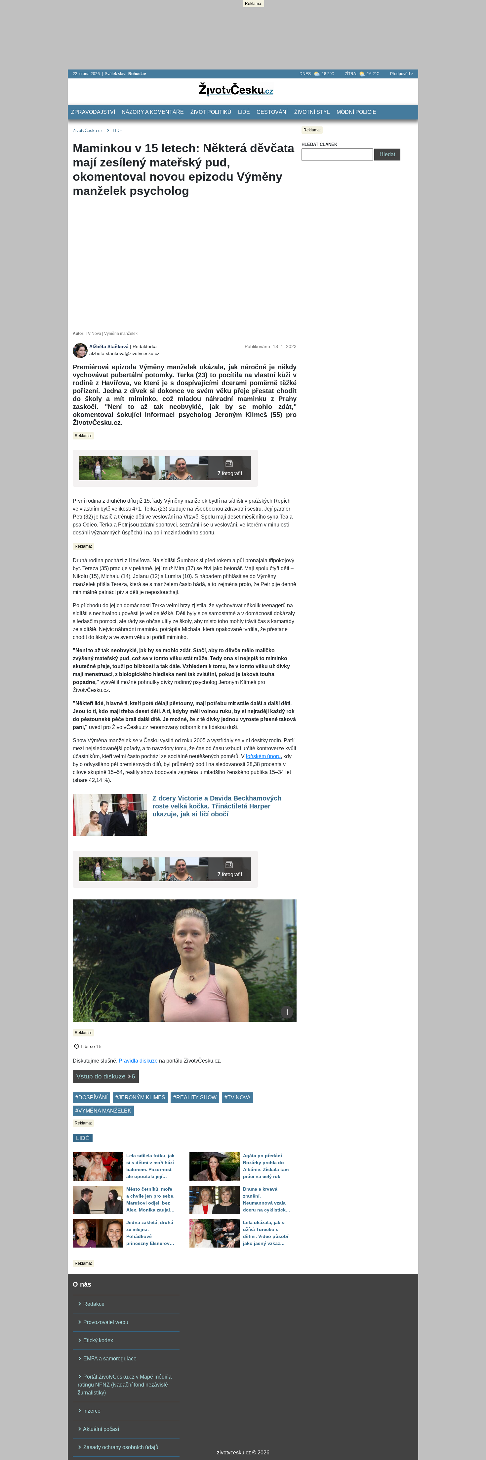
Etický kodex (97, 1340)
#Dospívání (91, 1097)
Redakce (93, 1304)
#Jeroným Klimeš (140, 1097)
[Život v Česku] (236, 89)
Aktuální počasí (100, 1429)
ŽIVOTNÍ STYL (312, 112)
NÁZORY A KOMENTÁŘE (153, 112)
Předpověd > (401, 73)
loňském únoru (263, 756)
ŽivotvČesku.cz (88, 130)
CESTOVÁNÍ (272, 112)
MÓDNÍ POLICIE (356, 112)
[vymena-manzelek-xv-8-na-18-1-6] (229, 468)
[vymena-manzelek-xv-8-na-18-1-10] (143, 468)
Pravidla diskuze (138, 1061)
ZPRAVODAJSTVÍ (93, 112)
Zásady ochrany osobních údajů (120, 1447)
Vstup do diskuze (105, 1076)
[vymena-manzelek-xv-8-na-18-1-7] (186, 468)
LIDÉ (244, 112)
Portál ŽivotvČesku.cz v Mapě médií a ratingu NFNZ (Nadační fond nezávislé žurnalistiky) (125, 1384)
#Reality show (195, 1097)
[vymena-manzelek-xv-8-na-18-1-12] (100, 468)
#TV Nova (237, 1097)
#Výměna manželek (103, 1111)
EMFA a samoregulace (109, 1358)
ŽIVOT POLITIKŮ (210, 112)
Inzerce (91, 1411)
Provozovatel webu (105, 1322)
